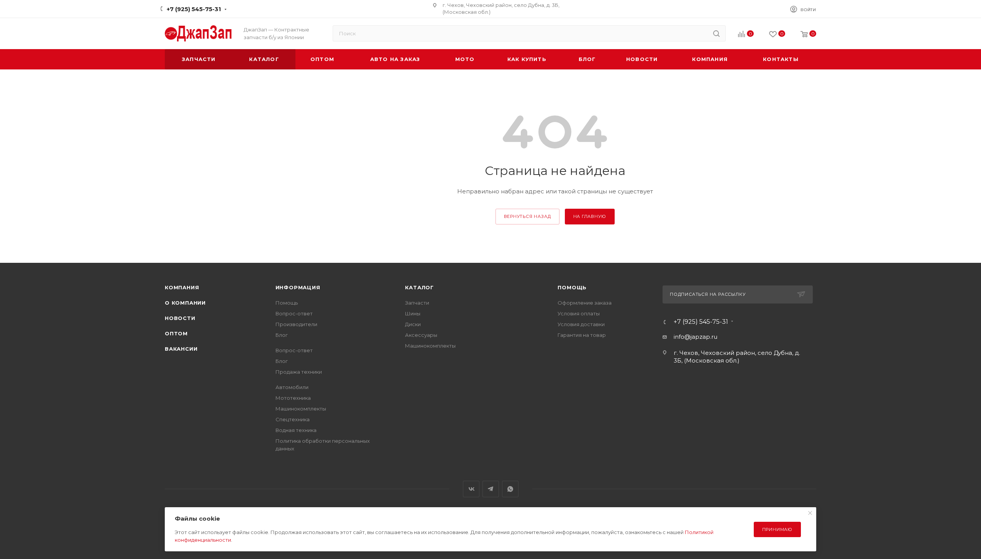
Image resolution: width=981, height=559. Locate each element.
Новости (180, 318)
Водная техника (296, 430)
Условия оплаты (579, 313)
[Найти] (716, 33)
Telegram (490, 489)
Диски (413, 324)
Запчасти (417, 303)
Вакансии (181, 349)
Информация (298, 287)
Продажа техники (299, 372)
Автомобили (292, 387)
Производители (296, 324)
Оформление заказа (585, 303)
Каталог (419, 287)
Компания (182, 287)
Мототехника (293, 398)
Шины (412, 313)
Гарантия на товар (582, 335)
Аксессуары (421, 335)
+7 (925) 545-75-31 (194, 9)
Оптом (176, 333)
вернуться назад (527, 216)
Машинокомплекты (301, 409)
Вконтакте (471, 489)
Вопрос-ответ (294, 313)
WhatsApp (510, 489)
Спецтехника (293, 419)
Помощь (287, 303)
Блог (282, 335)
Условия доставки (581, 324)
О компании (185, 303)
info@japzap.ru (695, 336)
